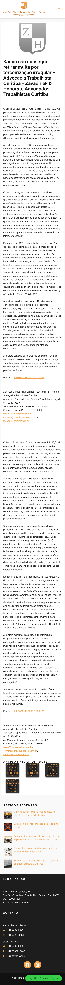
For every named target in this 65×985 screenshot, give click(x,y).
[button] (43, 978)
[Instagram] (37, 964)
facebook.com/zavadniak (16, 421)
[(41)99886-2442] (14, 951)
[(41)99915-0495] (14, 935)
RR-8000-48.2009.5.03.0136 (29, 377)
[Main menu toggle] (59, 9)
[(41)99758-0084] (14, 956)
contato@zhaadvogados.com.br (20, 417)
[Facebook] (27, 964)
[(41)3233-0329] (13, 930)
